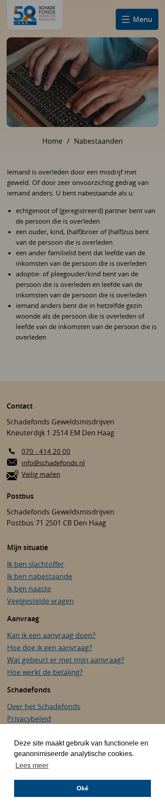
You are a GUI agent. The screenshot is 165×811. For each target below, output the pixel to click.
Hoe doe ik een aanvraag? (49, 647)
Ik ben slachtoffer (35, 564)
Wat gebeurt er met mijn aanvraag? (65, 660)
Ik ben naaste (29, 589)
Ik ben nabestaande (39, 576)
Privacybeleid (29, 719)
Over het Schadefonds (44, 706)
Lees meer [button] (31, 765)
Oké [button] (82, 788)
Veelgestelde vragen (40, 601)
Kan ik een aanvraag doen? (51, 635)
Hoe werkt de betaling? (45, 672)
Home (52, 141)
